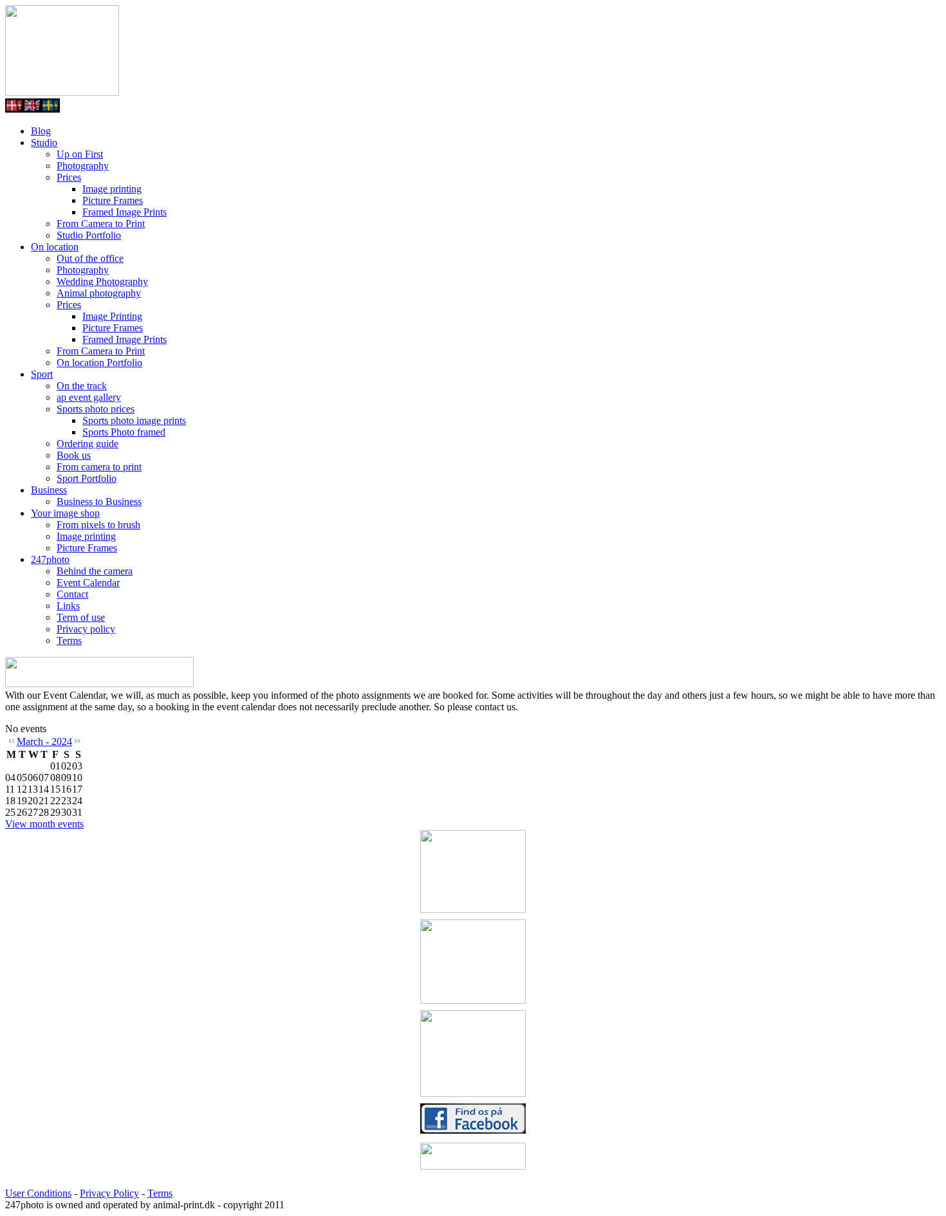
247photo (50, 559)
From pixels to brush (98, 524)
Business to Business (99, 501)
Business (49, 489)
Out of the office (90, 258)
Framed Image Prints (124, 212)
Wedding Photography (102, 281)
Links (68, 605)
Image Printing (112, 316)
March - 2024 (44, 741)
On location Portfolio (99, 362)
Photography (83, 165)
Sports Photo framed (123, 432)
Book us (74, 455)
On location (55, 246)
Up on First (80, 154)
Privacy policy (86, 628)
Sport (42, 374)
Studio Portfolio (89, 235)
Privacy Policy (109, 1193)
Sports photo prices (95, 408)
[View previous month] (11, 742)
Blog (41, 130)
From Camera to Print (101, 223)
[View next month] (78, 742)
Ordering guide (87, 443)
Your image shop (65, 513)
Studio (44, 142)
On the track (82, 385)
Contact (72, 594)
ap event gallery (89, 397)
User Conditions (38, 1193)
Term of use (81, 617)
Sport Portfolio (86, 478)
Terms (69, 640)
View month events (44, 823)
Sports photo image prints (134, 420)
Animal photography (99, 293)
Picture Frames (112, 200)
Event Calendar (88, 582)
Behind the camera (95, 571)
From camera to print (99, 466)
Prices (69, 177)
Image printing (112, 188)
